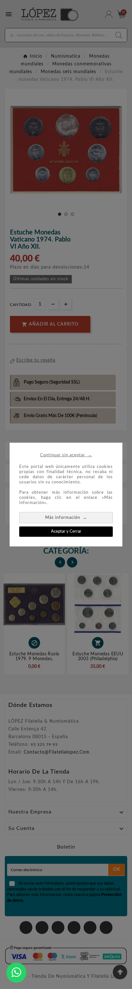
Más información (66, 517)
